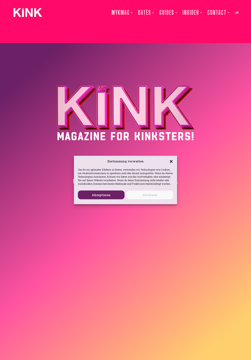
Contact (217, 12)
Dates (144, 12)
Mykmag (121, 12)
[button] (171, 161)
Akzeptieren (101, 195)
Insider (191, 12)
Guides (166, 12)
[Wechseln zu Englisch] (236, 12)
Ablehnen (149, 195)
